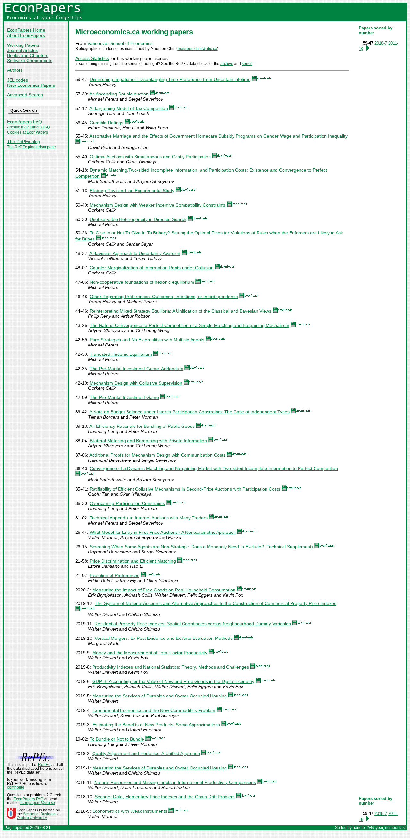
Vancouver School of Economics (119, 43)
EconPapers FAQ (24, 121)
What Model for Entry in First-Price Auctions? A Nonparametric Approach (163, 532)
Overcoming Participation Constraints (127, 503)
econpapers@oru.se (37, 803)
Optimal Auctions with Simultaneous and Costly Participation (150, 156)
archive (226, 64)
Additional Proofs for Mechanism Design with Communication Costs (157, 455)
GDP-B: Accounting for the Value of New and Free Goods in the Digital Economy (173, 681)
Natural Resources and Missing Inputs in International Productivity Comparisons (175, 782)
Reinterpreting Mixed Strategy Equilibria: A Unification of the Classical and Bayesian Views (180, 310)
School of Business (39, 814)
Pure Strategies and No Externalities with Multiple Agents (147, 339)
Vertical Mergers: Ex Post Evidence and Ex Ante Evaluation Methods (164, 638)
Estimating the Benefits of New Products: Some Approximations (156, 724)
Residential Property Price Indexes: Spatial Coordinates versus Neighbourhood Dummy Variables (192, 623)
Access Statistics (92, 58)
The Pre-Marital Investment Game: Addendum (136, 368)
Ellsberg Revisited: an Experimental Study (132, 190)
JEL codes (17, 80)
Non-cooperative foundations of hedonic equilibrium (142, 282)
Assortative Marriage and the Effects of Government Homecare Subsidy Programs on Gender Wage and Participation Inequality (218, 136)
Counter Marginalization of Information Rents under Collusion (152, 267)
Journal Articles (22, 50)
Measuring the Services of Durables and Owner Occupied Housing (159, 695)
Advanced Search (25, 94)
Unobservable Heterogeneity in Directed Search (138, 219)
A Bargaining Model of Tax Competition (128, 108)
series (247, 64)
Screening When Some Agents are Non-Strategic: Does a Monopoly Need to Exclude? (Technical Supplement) (201, 546)
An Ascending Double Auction (119, 93)
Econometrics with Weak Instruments (129, 811)
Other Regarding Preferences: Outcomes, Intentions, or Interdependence (164, 296)
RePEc (44, 765)
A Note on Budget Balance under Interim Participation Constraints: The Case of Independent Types (189, 411)
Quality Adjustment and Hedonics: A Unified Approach (146, 753)
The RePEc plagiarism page (31, 147)
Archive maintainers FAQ (28, 127)
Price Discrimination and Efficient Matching (133, 561)
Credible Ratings (106, 122)
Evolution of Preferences (114, 575)
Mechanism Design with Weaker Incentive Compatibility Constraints (158, 204)
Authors (15, 70)
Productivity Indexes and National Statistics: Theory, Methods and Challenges (170, 667)
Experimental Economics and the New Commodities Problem (153, 710)
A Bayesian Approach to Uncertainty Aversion (134, 253)
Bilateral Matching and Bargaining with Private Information (148, 440)
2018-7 (380, 43)
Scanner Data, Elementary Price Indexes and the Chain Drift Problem (165, 796)
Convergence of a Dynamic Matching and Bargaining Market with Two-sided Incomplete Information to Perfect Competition (214, 468)
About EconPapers (26, 35)
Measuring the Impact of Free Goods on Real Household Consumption (163, 589)
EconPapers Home (26, 30)
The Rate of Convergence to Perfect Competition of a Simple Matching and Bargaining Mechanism (189, 325)
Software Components (29, 60)
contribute (15, 787)
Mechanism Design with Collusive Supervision (136, 383)
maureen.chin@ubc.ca (197, 49)
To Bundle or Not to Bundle (117, 739)
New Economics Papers (31, 85)
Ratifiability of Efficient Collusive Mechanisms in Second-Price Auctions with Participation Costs (185, 489)
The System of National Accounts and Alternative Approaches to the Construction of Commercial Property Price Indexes (215, 603)
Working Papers (23, 45)
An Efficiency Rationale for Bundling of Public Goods (142, 426)
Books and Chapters (27, 55)
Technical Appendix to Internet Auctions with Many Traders (149, 517)
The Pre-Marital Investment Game (124, 397)
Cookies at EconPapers (27, 132)
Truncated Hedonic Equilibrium (121, 354)
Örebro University (32, 818)
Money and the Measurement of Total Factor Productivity (149, 652)
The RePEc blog (23, 141)
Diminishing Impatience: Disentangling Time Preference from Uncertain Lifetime (170, 79)
